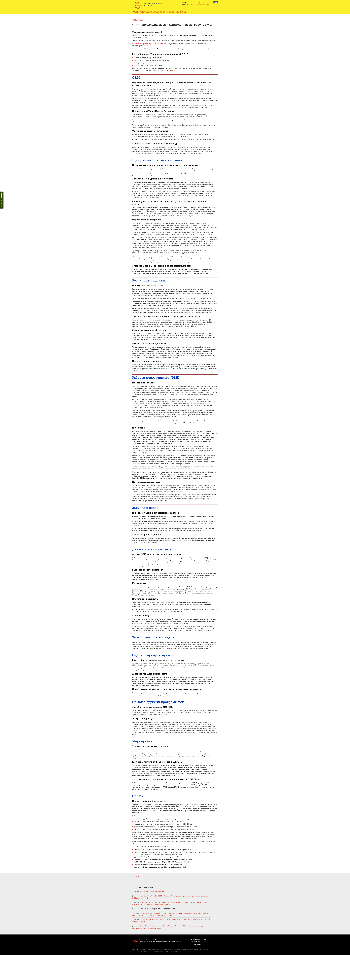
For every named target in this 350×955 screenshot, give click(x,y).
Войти (215, 2)
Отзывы (165, 11)
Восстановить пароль (203, 4)
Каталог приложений (145, 11)
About (177, 11)
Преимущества (157, 11)
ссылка (205, 49)
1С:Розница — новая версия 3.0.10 (152, 891)
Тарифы (171, 11)
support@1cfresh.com (196, 943)
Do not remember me (188, 4)
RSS (191, 946)
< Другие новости (138, 19)
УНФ (137, 877)
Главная (135, 11)
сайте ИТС (172, 71)
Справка (183, 11)
